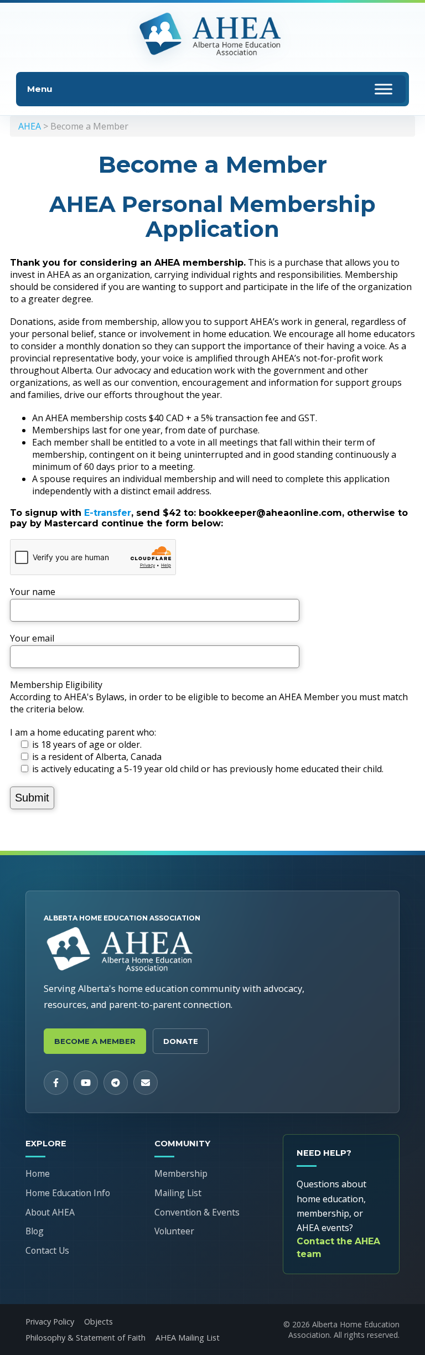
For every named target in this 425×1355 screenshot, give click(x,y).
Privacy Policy (49, 1321)
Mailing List (177, 1193)
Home (37, 1173)
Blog (34, 1231)
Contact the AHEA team (338, 1247)
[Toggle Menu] (383, 89)
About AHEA (50, 1212)
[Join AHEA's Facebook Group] (56, 1082)
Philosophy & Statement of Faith (85, 1337)
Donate (180, 1041)
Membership (181, 1173)
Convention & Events (197, 1212)
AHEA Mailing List (188, 1337)
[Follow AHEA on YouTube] (86, 1082)
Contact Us (47, 1250)
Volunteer (174, 1231)
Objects (98, 1321)
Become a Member (95, 1041)
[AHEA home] (212, 35)
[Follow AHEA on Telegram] (115, 1082)
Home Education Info (67, 1193)
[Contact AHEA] (145, 1082)
